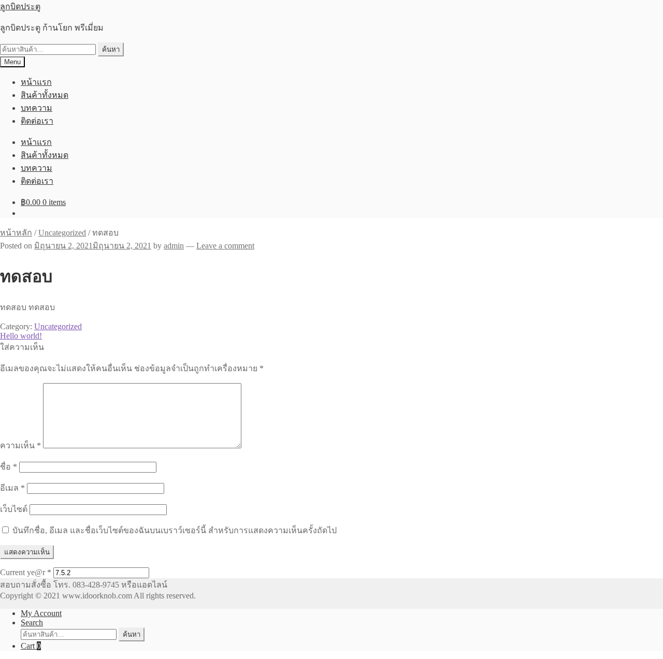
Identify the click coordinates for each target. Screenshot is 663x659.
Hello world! (21, 335)
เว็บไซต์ (13, 509)
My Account (41, 613)
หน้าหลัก (16, 232)
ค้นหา (111, 49)
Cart (31, 645)
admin (174, 245)
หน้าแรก (36, 82)
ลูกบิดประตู (20, 6)
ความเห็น (20, 445)
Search (32, 622)
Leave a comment (225, 245)
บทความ (36, 108)
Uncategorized (62, 232)
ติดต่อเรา (37, 120)
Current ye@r (25, 572)
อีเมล (12, 488)
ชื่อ (8, 466)
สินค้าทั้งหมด (44, 95)
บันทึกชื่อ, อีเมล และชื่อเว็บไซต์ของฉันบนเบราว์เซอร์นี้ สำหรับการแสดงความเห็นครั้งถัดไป (174, 530)
